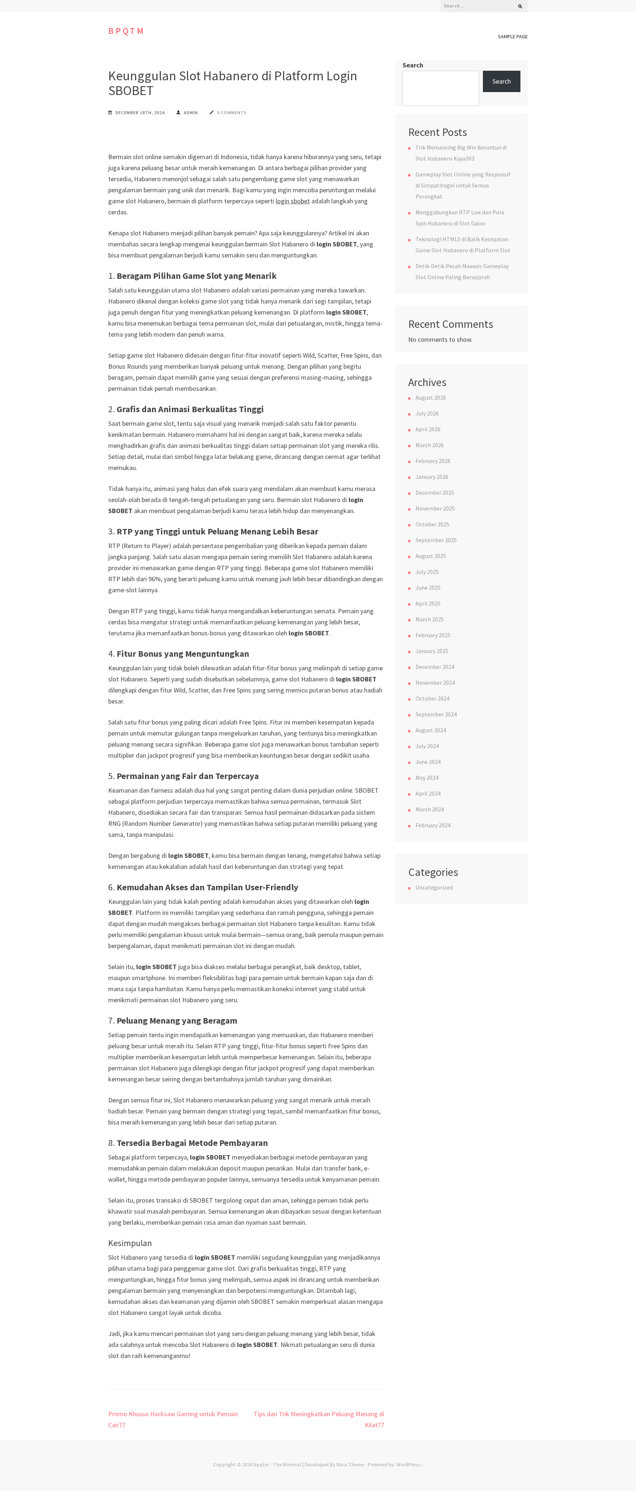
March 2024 (430, 809)
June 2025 (428, 587)
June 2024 (428, 761)
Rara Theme (350, 1464)
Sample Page (513, 36)
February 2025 (433, 635)
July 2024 (427, 746)
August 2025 (431, 555)
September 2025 (436, 540)
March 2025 (430, 619)
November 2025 (435, 508)
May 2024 (427, 777)
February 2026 (433, 460)
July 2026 (427, 413)
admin (191, 112)
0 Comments (231, 112)
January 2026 (432, 476)
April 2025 (428, 603)
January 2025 (432, 651)
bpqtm (126, 31)
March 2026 (430, 445)
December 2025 (435, 492)
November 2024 (435, 682)
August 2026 (431, 397)
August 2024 (431, 730)
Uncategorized (434, 887)
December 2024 (435, 666)
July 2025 (427, 571)
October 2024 (432, 698)
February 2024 (433, 825)
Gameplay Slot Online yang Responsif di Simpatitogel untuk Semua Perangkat (463, 185)
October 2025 (432, 524)
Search (413, 65)
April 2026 (428, 429)
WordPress (408, 1464)
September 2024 (436, 714)
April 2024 (428, 793)
